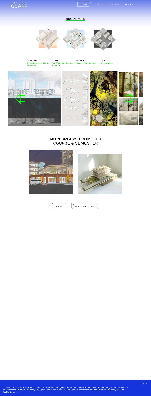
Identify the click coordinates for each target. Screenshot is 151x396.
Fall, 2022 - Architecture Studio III (62, 64)
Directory (113, 5)
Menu (100, 5)
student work (75, 19)
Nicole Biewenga (34, 63)
